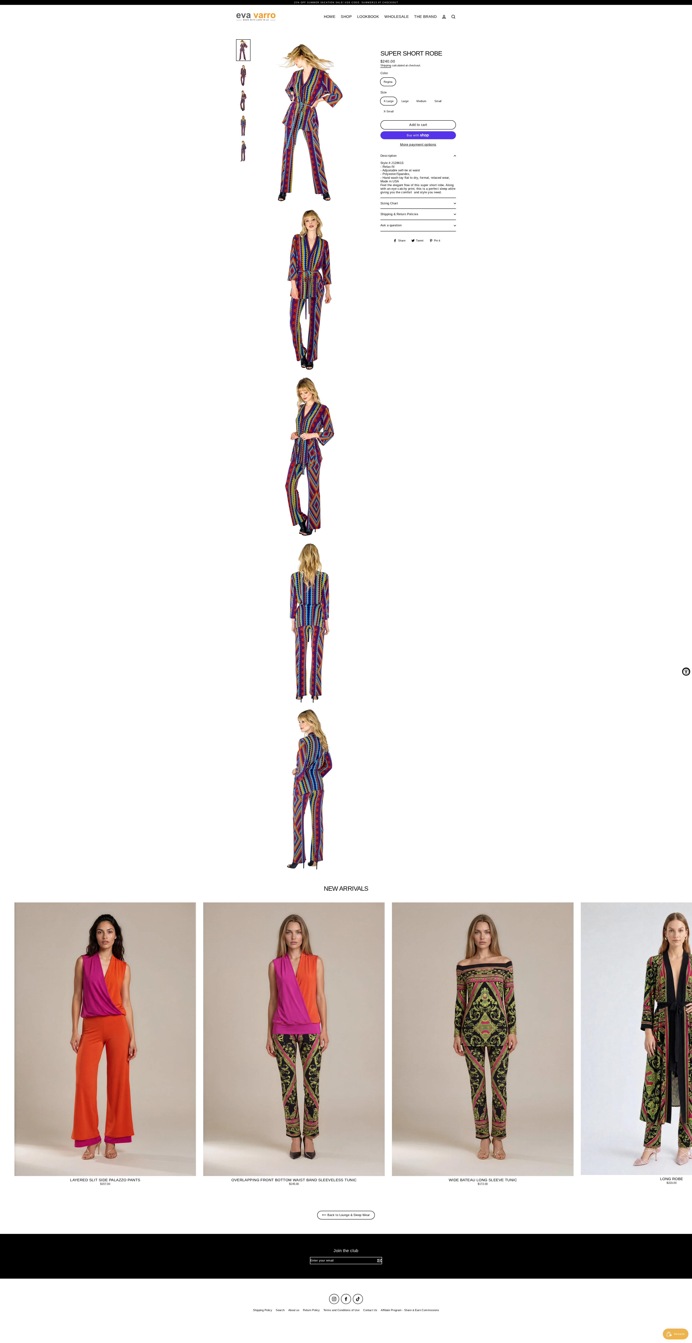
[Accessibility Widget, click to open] (686, 671)
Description (388, 155)
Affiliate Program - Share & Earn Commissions (410, 1310)
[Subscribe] (379, 1260)
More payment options (418, 144)
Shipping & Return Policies (399, 214)
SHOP (346, 16)
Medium (421, 101)
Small (438, 101)
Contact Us (370, 1310)
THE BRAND (425, 16)
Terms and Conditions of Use (341, 1310)
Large (405, 101)
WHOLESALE (396, 16)
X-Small (389, 111)
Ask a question (391, 225)
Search (280, 1310)
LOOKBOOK (368, 16)
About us (293, 1310)
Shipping (385, 65)
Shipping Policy (262, 1310)
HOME (330, 16)
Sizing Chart (389, 203)
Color (384, 73)
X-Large (389, 101)
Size (383, 92)
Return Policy (311, 1310)
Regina (388, 81)
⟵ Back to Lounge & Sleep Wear (346, 1215)
